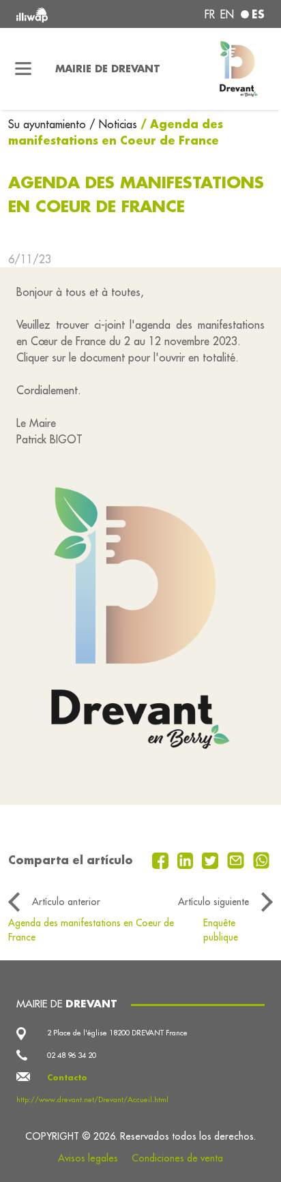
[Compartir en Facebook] (162, 859)
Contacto (67, 1077)
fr (210, 14)
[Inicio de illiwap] (63, 14)
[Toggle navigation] (23, 69)
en (227, 14)
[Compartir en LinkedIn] (187, 859)
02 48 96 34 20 (71, 1055)
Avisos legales (88, 1158)
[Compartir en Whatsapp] (261, 859)
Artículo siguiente (213, 902)
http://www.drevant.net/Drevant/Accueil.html (92, 1099)
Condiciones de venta (177, 1158)
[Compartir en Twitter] (211, 859)
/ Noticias (113, 124)
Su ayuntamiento (48, 124)
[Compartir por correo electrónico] (237, 859)
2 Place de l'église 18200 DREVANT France (117, 1032)
